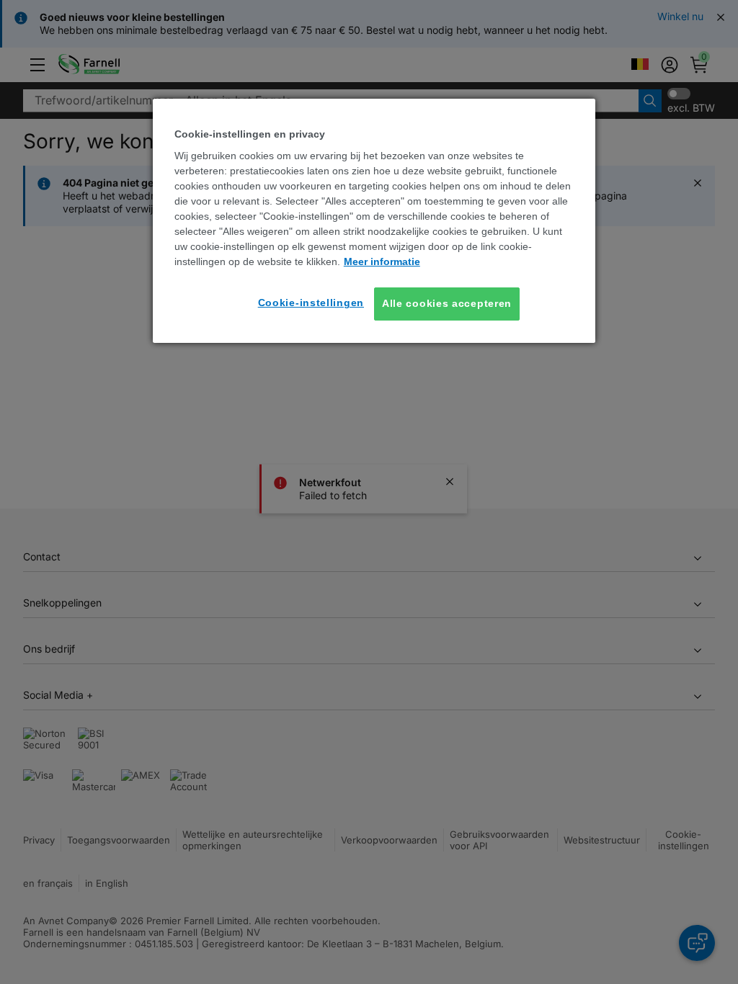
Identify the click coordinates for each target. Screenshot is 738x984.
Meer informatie (382, 261)
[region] (374, 221)
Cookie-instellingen (311, 302)
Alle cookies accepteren (447, 303)
